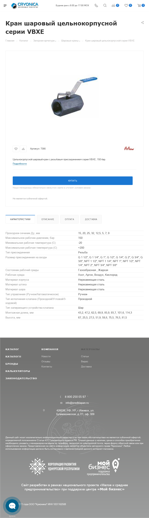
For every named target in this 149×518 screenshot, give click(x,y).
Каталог (12, 349)
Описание (47, 219)
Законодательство (21, 378)
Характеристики (20, 219)
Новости (46, 356)
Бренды (11, 363)
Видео (84, 361)
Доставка (91, 219)
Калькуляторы (17, 371)
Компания (49, 349)
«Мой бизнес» (111, 489)
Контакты (46, 366)
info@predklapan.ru (77, 402)
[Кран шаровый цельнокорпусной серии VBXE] (74, 97)
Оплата (69, 219)
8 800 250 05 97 (75, 396)
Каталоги (13, 356)
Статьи (85, 356)
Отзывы (45, 361)
